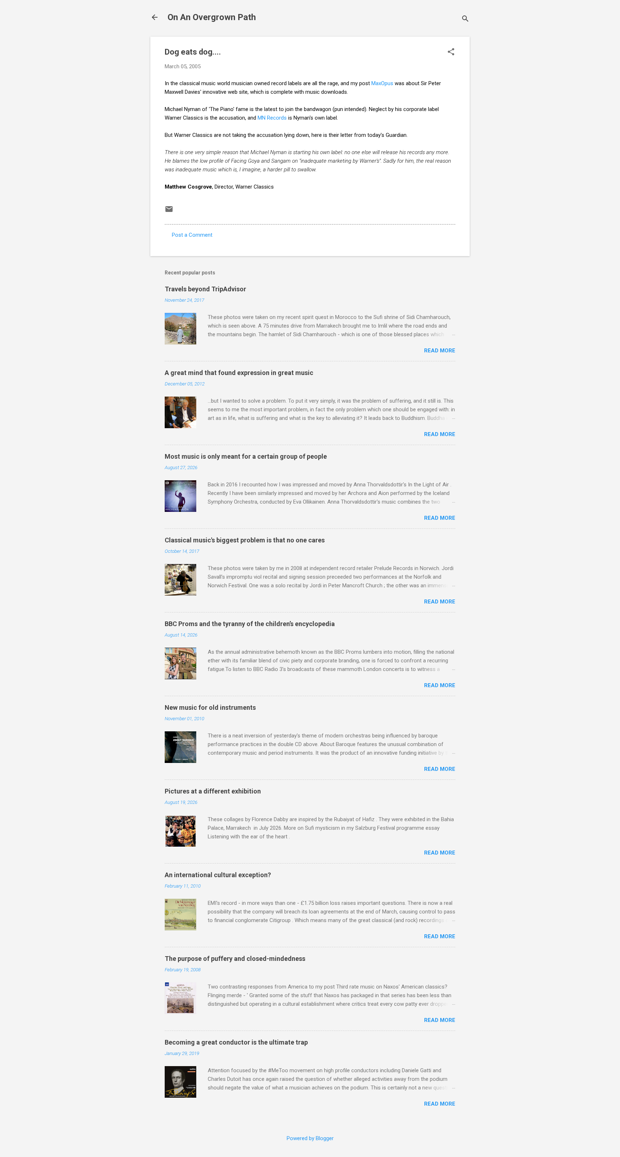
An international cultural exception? (218, 875)
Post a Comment (192, 235)
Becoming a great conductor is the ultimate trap (236, 1042)
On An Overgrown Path (212, 17)
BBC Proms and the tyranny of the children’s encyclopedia (250, 624)
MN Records (272, 118)
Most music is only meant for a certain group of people (246, 456)
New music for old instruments (210, 707)
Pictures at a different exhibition (213, 791)
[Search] (465, 20)
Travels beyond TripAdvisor (205, 289)
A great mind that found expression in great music (239, 372)
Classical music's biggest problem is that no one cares (245, 540)
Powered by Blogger (310, 1138)
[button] (451, 52)
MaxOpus (382, 83)
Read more (439, 350)
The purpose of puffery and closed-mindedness (235, 958)
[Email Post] (169, 211)
